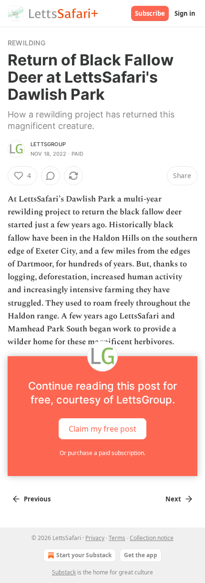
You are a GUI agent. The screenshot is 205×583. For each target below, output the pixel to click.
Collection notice (152, 538)
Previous (37, 499)
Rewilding (26, 43)
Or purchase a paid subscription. (102, 453)
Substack (64, 572)
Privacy (94, 538)
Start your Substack (84, 555)
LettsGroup (48, 144)
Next (173, 499)
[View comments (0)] (50, 175)
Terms (117, 538)
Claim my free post (102, 429)
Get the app (140, 555)
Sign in (184, 13)
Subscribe (150, 13)
